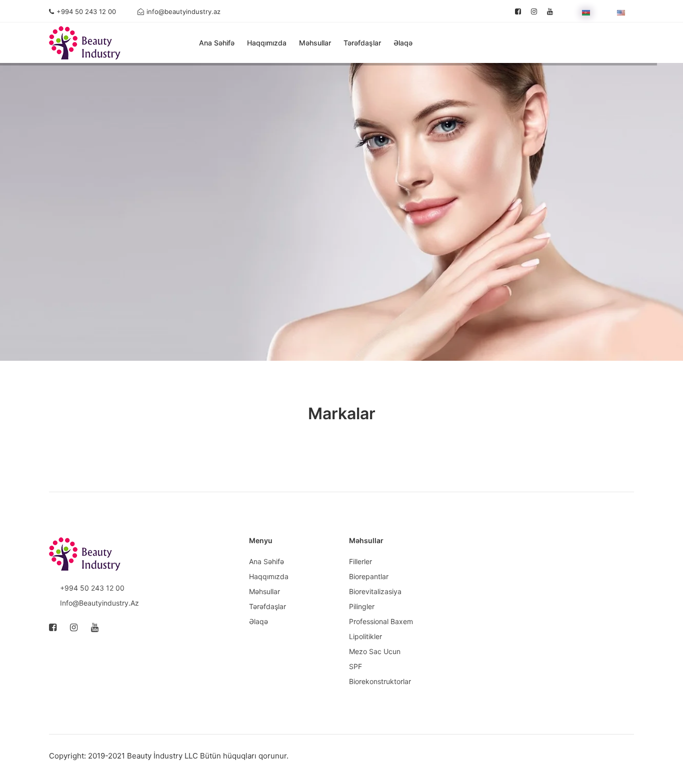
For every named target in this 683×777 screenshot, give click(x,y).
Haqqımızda (266, 42)
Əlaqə (403, 42)
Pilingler (361, 606)
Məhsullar (315, 42)
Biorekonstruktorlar (380, 681)
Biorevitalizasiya (375, 591)
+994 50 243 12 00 (86, 11)
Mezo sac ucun (374, 651)
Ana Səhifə (216, 42)
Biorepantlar (368, 576)
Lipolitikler (365, 636)
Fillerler (360, 561)
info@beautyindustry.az (183, 11)
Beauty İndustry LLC (162, 756)
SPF (355, 666)
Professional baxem (381, 621)
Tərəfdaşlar (362, 42)
